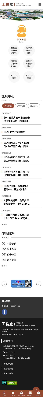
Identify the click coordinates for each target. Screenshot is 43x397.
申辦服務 (11, 243)
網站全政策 (8, 373)
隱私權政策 (8, 369)
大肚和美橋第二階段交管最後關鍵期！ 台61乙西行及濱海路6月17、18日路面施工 (17, 202)
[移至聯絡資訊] (30, 393)
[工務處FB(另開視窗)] (4, 312)
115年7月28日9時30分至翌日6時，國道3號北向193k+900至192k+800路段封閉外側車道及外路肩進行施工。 (16, 188)
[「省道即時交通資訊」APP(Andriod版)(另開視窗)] (21, 283)
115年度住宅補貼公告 (14, 132)
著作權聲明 (8, 364)
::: (0, 89)
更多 (3, 224)
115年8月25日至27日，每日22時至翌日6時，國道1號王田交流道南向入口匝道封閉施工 (16, 173)
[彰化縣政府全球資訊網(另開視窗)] (21, 393)
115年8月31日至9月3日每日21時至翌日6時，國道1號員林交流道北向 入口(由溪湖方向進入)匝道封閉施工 (17, 145)
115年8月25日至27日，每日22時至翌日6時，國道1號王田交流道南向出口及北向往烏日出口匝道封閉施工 (16, 159)
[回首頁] (13, 393)
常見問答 (11, 260)
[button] (40, 4)
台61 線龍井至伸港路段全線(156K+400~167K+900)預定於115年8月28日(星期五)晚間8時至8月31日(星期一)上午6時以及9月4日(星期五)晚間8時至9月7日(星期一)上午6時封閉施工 (17, 119)
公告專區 (11, 254)
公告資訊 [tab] (33, 106)
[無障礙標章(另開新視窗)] (12, 383)
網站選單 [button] (6, 301)
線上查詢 (11, 249)
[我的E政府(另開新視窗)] (4, 383)
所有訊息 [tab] (8, 106)
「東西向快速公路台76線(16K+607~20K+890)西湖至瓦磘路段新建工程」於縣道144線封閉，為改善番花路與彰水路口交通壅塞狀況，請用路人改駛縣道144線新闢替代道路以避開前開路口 (17, 217)
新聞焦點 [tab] (21, 106)
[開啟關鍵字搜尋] (4, 393)
